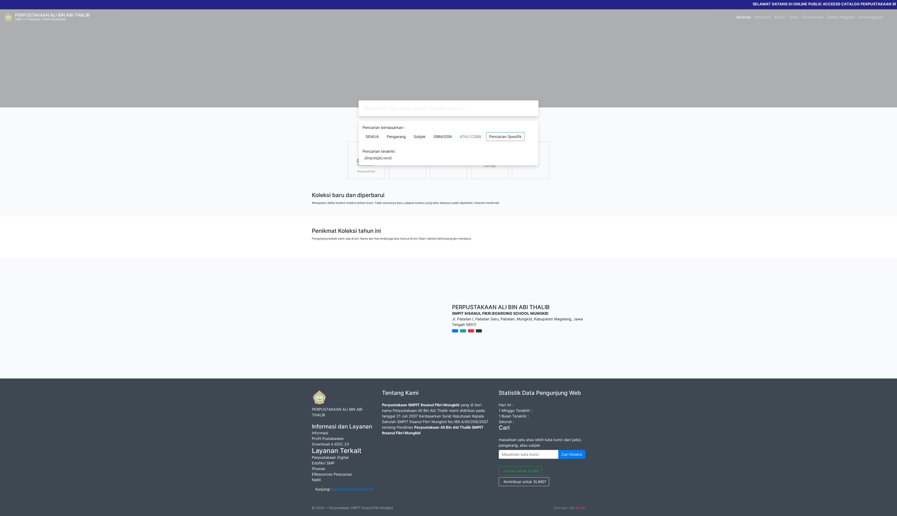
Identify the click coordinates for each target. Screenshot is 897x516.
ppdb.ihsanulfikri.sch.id (353, 489)
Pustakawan (812, 17)
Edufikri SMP (323, 463)
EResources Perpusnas (332, 474)
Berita (780, 17)
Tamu (793, 17)
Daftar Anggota (840, 17)
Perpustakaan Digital (330, 457)
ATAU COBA (470, 136)
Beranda (743, 17)
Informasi (763, 17)
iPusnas (318, 468)
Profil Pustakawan (328, 438)
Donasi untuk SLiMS (521, 471)
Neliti (316, 479)
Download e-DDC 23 (330, 444)
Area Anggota (870, 17)
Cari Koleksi (571, 454)
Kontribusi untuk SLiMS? (525, 481)
